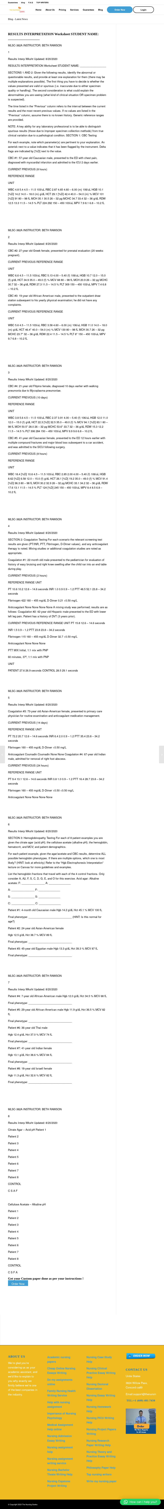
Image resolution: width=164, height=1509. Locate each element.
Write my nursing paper (101, 1481)
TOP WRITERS (42, 2)
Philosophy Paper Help (100, 1468)
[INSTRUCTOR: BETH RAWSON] (2, 754)
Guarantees (13, 2)
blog (23, 2)
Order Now (18, 1284)
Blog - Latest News (18, 19)
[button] (140, 1502)
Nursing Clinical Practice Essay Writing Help (100, 1372)
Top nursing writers (98, 1474)
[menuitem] (38, 10)
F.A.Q (30, 2)
